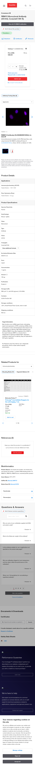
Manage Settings (17, 750)
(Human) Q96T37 (12, 480)
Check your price (12, 73)
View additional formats (9, 248)
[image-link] (17, 116)
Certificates (19, 38)
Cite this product (17, 452)
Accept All (17, 761)
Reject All (17, 756)
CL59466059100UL (6, 143)
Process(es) (7, 497)
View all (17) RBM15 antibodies (17, 24)
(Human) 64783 (14, 484)
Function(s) (6, 491)
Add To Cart (17, 79)
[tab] (17, 491)
